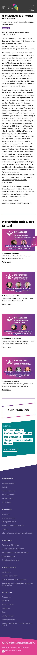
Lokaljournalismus (8, 518)
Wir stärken (7, 510)
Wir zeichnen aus (9, 567)
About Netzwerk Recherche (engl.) (11, 650)
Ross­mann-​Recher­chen (17, 46)
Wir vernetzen (7, 479)
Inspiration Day (7, 498)
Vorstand (5, 601)
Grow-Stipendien (8, 556)
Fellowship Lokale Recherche (13, 549)
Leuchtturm (6, 572)
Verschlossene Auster (10, 576)
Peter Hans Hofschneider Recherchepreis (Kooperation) (17, 584)
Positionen (6, 608)
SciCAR (4, 487)
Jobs (3, 612)
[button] (3, 652)
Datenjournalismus (9, 522)
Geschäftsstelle (7, 605)
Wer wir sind (7, 592)
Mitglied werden (8, 616)
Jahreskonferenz (8, 483)
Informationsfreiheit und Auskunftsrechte (17, 533)
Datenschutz (5, 647)
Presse (19, 647)
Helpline (5, 529)
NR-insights (6, 28)
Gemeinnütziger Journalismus (13, 525)
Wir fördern (7, 540)
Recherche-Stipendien (10, 545)
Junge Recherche (8, 495)
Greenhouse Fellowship (10, 560)
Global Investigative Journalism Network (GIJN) (17, 624)
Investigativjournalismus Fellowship (15, 553)
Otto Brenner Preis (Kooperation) (14, 580)
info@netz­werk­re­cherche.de (26, 643)
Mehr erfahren (10, 449)
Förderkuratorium (8, 620)
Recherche (6, 514)
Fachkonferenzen (8, 491)
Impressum (13, 647)
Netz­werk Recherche (18, 22)
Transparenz (6, 597)
